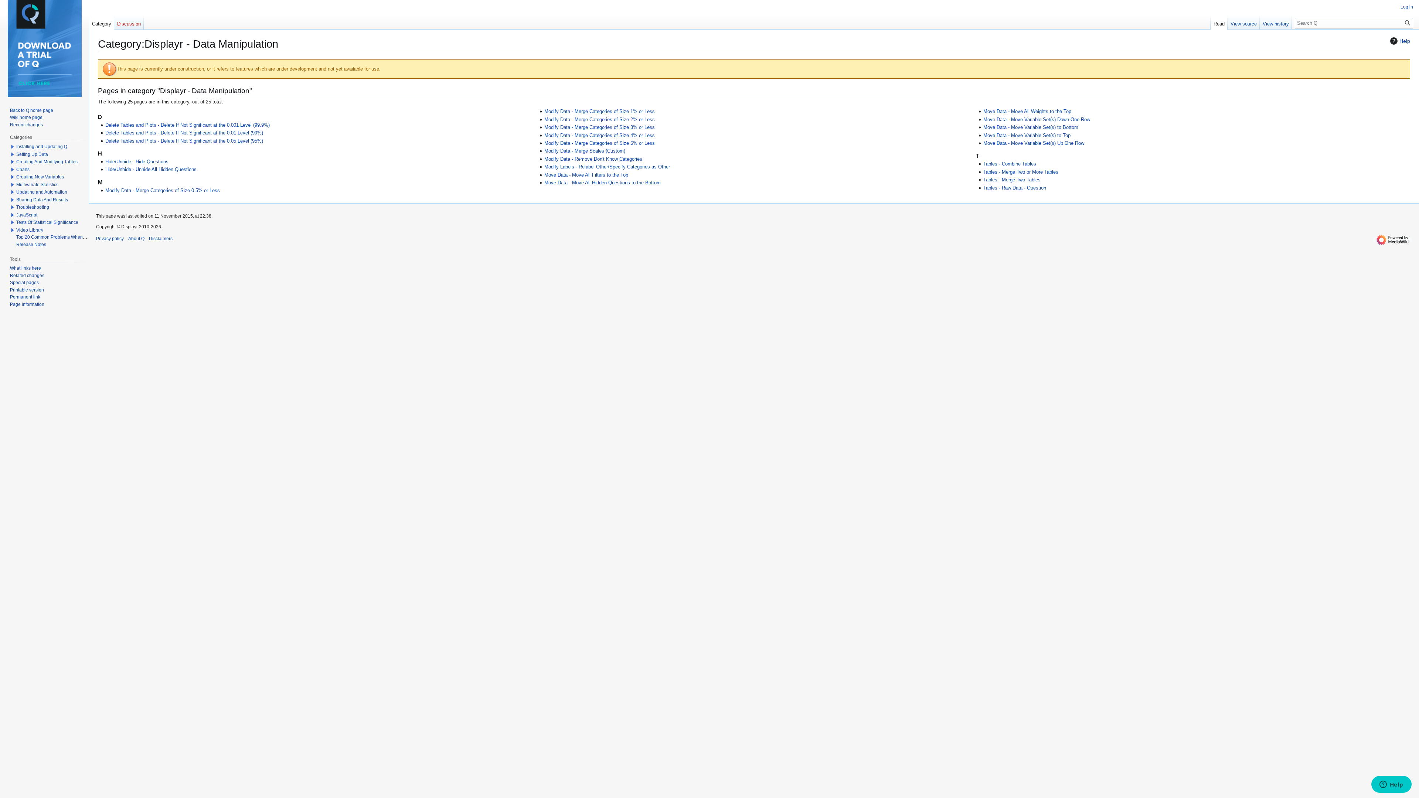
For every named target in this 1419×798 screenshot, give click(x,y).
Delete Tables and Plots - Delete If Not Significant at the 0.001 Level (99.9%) (187, 125)
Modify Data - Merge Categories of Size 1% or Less (599, 111)
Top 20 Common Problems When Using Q (58, 237)
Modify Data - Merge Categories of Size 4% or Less (599, 135)
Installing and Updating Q (41, 146)
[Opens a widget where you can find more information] (1391, 785)
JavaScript (26, 215)
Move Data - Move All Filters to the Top (586, 175)
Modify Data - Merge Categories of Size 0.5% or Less (162, 190)
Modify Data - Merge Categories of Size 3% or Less (599, 127)
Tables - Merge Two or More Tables (1020, 172)
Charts (23, 169)
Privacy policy (110, 238)
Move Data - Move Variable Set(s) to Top (1027, 135)
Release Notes (31, 244)
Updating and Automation (41, 192)
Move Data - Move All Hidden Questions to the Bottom (602, 182)
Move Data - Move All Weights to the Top (1027, 111)
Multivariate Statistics (37, 184)
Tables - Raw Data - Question (1014, 188)
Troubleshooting (32, 207)
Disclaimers (161, 238)
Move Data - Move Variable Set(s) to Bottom (1030, 127)
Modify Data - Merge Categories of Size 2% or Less (599, 119)
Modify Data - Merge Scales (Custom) (584, 151)
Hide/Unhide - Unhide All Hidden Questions (151, 169)
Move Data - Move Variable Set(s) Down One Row (1036, 119)
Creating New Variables (40, 177)
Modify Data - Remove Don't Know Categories (593, 159)
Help (1404, 41)
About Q (136, 238)
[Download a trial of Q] (45, 48)
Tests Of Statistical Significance (47, 222)
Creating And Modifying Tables (47, 161)
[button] (12, 146)
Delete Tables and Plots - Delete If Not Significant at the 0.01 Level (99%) (184, 133)
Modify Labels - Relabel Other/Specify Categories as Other (607, 167)
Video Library (29, 230)
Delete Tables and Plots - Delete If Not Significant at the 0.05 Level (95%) (184, 141)
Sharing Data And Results (42, 199)
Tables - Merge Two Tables (1012, 180)
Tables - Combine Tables (1009, 164)
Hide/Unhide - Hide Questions (137, 161)
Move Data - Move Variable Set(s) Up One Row (1033, 143)
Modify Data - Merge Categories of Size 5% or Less (599, 143)
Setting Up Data (32, 154)
